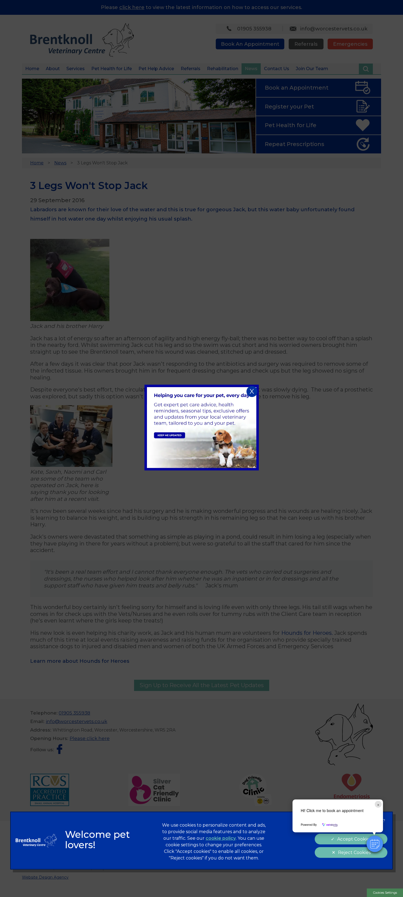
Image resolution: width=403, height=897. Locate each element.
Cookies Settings (385, 893)
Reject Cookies (354, 852)
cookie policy (221, 838)
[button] (375, 844)
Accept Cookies (354, 839)
